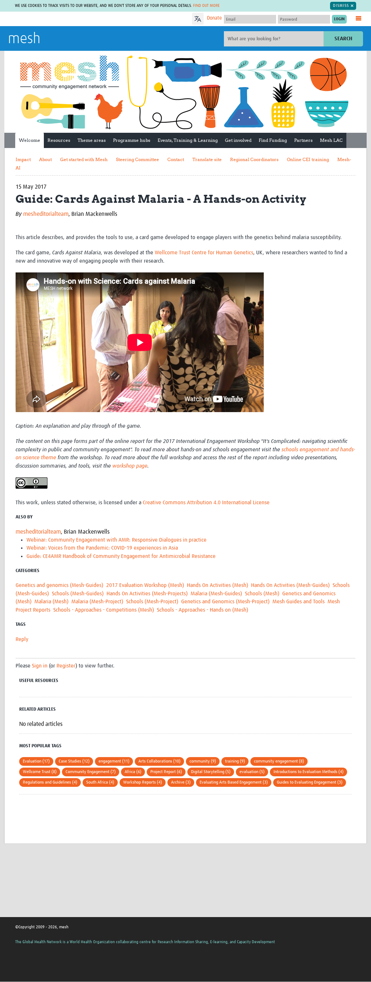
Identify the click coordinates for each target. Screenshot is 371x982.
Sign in (39, 666)
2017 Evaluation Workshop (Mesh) (145, 585)
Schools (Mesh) (262, 593)
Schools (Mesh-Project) (152, 601)
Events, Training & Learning (188, 140)
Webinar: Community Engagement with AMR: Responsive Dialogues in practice (116, 540)
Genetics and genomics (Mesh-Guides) (59, 585)
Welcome (29, 140)
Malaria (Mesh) (51, 601)
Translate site (207, 159)
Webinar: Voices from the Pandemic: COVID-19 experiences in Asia (102, 548)
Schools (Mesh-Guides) (78, 593)
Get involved (238, 140)
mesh (24, 39)
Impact (23, 159)
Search (343, 38)
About (45, 159)
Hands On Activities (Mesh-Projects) (147, 593)
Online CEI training (308, 159)
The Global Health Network (62, 19)
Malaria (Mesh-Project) (97, 601)
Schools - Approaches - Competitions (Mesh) (103, 610)
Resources (58, 140)
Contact (175, 159)
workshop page (129, 466)
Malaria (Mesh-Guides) (216, 593)
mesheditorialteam (45, 214)
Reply (22, 639)
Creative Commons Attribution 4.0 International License (206, 502)
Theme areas (92, 140)
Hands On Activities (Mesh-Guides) (290, 585)
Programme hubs (131, 140)
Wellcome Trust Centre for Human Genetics (204, 252)
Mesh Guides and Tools (298, 601)
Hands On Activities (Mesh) (217, 585)
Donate (214, 18)
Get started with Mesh (84, 159)
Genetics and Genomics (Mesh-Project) (225, 601)
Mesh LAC (331, 140)
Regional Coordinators (254, 159)
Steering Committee (137, 159)
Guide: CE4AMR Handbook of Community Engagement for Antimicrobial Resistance (121, 556)
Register (66, 666)
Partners (303, 140)
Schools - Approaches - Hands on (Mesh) (202, 610)
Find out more (206, 6)
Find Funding (273, 140)
